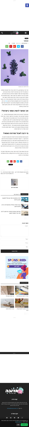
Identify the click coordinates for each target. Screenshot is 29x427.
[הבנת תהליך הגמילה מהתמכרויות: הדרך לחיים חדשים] (24, 206)
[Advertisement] (14, 15)
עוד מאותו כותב (17, 194)
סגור (18, 424)
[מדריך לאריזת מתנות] (7, 303)
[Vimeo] (14, 417)
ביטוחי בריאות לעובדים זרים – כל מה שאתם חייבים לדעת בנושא (7, 172)
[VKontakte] (10, 417)
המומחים (26, 38)
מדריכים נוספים (24, 194)
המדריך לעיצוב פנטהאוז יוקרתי (22, 296)
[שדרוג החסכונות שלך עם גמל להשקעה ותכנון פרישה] (24, 199)
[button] (27, 5)
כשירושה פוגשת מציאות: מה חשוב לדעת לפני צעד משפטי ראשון (11, 212)
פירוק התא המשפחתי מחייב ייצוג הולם (21, 172)
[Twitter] (18, 417)
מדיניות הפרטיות (18, 422)
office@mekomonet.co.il (12, 408)
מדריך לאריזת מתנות (10, 309)
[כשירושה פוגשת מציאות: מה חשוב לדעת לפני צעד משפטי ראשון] (24, 213)
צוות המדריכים (24, 43)
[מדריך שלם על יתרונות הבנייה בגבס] (21, 303)
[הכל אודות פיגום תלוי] (7, 290)
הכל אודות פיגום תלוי (10, 296)
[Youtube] (6, 417)
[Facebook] (22, 417)
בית (27, 36)
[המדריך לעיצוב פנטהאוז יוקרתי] (21, 290)
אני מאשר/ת (24, 424)
